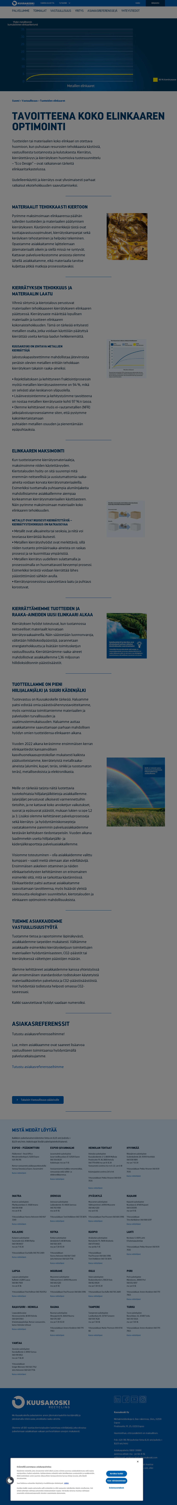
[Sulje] (138, 1461)
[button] (10, 1480)
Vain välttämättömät (116, 1481)
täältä (66, 1483)
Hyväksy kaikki (116, 1474)
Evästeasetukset (116, 1488)
